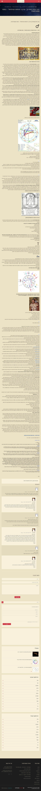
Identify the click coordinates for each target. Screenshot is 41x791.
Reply (26, 491)
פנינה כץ (33, 532)
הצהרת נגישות (36, 782)
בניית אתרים (10, 788)
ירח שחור (37, 776)
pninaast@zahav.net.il (7, 768)
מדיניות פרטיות (36, 784)
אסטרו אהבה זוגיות (27, 769)
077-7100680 (4, 771)
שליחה (7, 624)
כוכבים (38, 772)
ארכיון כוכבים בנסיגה (26, 778)
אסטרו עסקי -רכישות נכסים (25, 772)
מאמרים (38, 774)
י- (37, 367)
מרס (31, 6)
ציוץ (38, 476)
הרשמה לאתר (37, 778)
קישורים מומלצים (27, 776)
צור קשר (38, 780)
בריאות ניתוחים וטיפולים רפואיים (24, 771)
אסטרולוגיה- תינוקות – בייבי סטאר (24, 774)
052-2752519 (9, 771)
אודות (38, 767)
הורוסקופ (37, 771)
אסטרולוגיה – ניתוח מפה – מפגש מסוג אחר (23, 767)
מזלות (38, 769)
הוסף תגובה (17, 597)
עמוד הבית (35, 6)
